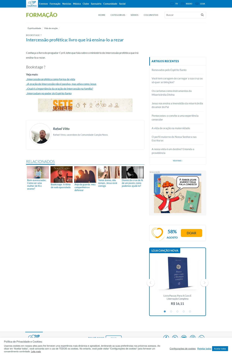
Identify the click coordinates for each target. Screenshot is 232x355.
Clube (86, 3)
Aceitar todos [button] (220, 348)
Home (101, 15)
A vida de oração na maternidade (171, 128)
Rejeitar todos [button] (204, 348)
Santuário (96, 3)
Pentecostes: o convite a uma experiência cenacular (175, 117)
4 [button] (183, 311)
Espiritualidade (34, 28)
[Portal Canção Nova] (32, 4)
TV (176, 4)
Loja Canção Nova (165, 250)
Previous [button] (151, 283)
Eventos (43, 3)
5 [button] (190, 311)
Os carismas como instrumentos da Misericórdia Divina (172, 92)
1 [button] (165, 311)
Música (77, 3)
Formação (55, 3)
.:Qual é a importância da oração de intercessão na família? (59, 88)
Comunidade (110, 3)
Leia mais (36, 351)
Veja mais (177, 161)
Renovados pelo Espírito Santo (169, 69)
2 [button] (171, 311)
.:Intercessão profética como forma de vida (50, 79)
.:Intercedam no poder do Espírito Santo (48, 93)
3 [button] (177, 311)
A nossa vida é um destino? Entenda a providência (173, 151)
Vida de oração (51, 28)
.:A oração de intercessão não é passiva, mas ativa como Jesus (61, 83)
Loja (202, 4)
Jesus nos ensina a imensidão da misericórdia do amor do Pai (177, 105)
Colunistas (151, 15)
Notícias (66, 3)
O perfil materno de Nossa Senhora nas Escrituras (174, 138)
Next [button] (204, 283)
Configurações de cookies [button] (183, 348)
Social (122, 3)
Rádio (189, 4)
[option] (177, 282)
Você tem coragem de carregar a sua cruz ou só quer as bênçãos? (177, 80)
